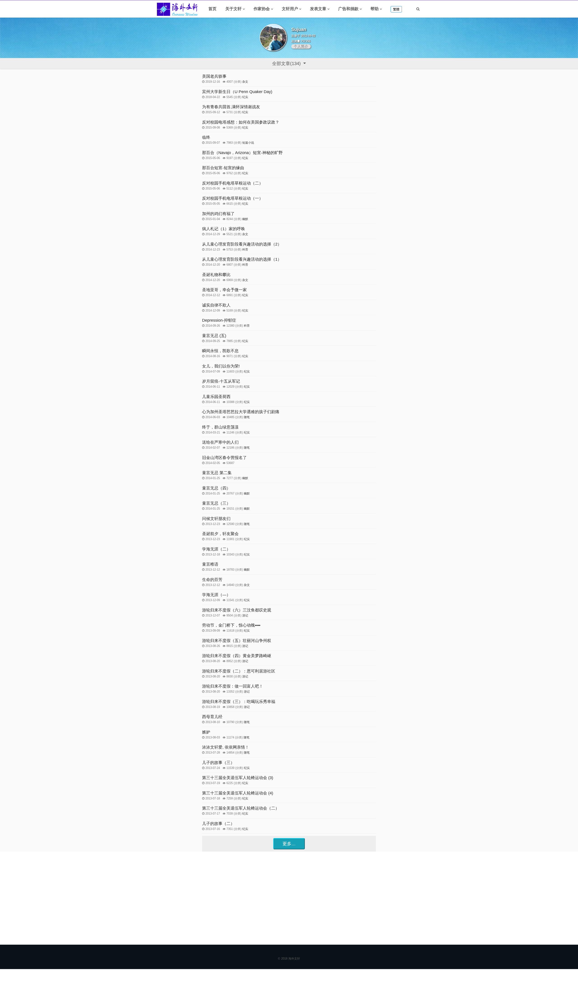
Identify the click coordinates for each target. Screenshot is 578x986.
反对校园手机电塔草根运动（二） (232, 183)
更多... (289, 843)
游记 (245, 615)
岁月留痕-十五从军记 (221, 381)
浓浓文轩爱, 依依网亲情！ (225, 747)
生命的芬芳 (212, 579)
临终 (206, 137)
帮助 (375, 9)
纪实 (245, 97)
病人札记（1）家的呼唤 (223, 229)
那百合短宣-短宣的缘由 (223, 168)
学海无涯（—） (216, 595)
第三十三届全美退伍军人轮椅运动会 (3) (237, 777)
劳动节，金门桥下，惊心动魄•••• (231, 625)
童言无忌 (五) (214, 335)
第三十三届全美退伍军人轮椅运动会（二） (240, 808)
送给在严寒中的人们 (220, 442)
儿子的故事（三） (218, 762)
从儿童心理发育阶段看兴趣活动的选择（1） (242, 259)
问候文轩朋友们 (216, 518)
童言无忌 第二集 (217, 473)
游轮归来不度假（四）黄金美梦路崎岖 (236, 655)
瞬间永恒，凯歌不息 (220, 351)
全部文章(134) (287, 63)
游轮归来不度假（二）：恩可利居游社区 (238, 671)
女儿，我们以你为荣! (221, 366)
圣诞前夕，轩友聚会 (220, 534)
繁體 (396, 9)
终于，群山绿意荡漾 (220, 427)
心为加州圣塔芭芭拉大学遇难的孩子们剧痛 (240, 412)
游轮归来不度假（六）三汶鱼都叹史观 (236, 610)
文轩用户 (290, 9)
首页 (212, 9)
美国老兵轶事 (214, 76)
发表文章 (318, 9)
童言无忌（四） (216, 488)
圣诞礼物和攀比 (216, 274)
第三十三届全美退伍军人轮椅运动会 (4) (237, 793)
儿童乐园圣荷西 (216, 396)
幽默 (245, 219)
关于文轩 (233, 9)
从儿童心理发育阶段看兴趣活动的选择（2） (242, 244)
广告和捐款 (348, 9)
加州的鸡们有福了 (218, 213)
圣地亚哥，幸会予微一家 (224, 290)
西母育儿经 (212, 716)
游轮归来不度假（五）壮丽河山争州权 (236, 640)
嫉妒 (206, 732)
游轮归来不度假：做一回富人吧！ (232, 686)
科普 (245, 249)
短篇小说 (248, 142)
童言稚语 (210, 564)
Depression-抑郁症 (219, 320)
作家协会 (262, 9)
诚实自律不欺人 (216, 305)
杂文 (245, 81)
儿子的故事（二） (218, 823)
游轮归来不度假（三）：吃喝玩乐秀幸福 (238, 701)
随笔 (247, 417)
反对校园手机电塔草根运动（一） (232, 198)
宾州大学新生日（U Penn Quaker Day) (237, 91)
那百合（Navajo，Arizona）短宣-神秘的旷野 (242, 152)
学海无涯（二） (216, 549)
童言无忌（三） (216, 503)
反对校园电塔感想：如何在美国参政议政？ (240, 122)
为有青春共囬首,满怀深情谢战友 (231, 107)
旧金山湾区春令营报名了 (224, 457)
